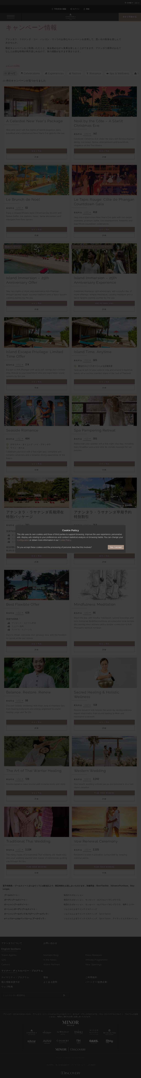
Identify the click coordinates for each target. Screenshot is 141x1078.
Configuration (23, 540)
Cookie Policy (65, 540)
